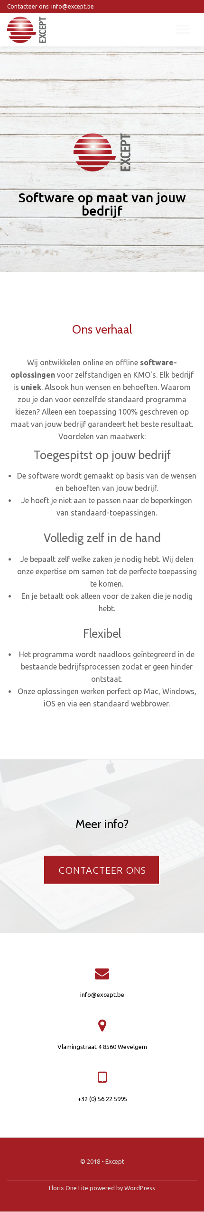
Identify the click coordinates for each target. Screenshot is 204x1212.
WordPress (139, 1188)
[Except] (28, 29)
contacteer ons (106, 875)
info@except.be (102, 994)
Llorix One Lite (69, 1188)
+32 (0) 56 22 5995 (102, 1098)
